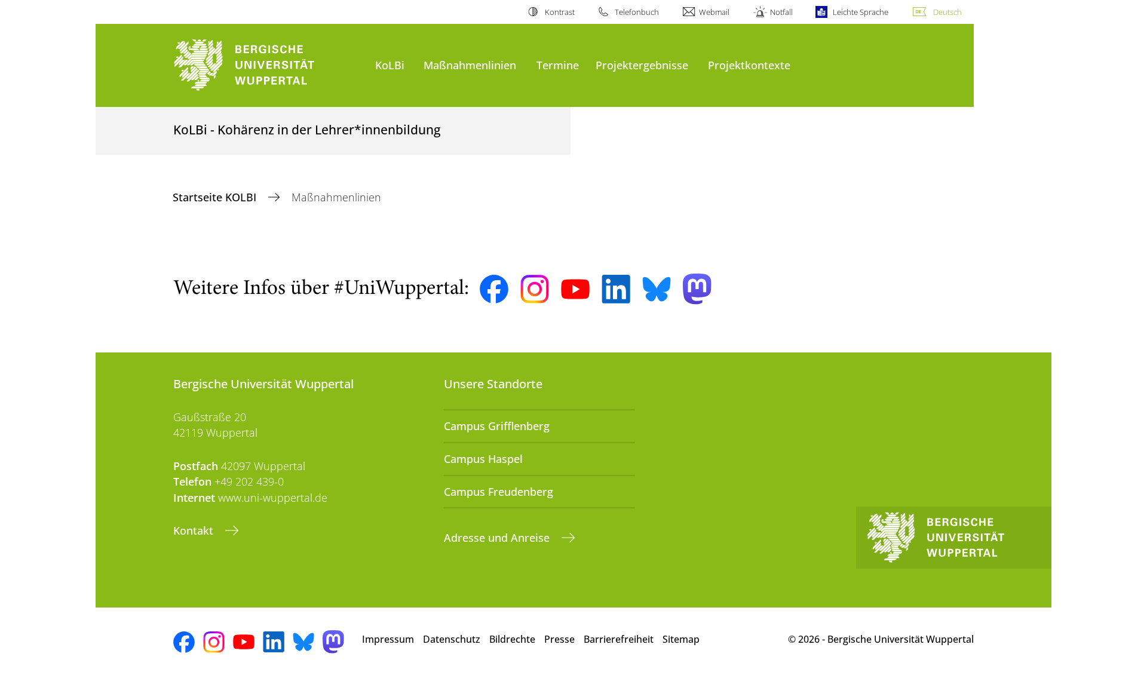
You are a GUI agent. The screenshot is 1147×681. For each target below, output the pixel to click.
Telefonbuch (637, 12)
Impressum (388, 639)
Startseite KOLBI (216, 197)
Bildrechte (512, 639)
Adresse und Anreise (498, 537)
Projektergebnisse (642, 64)
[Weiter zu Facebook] (494, 289)
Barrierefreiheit (619, 639)
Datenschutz (451, 639)
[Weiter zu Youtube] (575, 289)
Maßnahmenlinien (470, 64)
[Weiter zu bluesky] (656, 289)
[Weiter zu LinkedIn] (616, 289)
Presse (559, 639)
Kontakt (194, 530)
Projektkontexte (749, 64)
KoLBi (389, 64)
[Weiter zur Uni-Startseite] (268, 65)
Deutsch (947, 12)
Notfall (781, 12)
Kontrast (559, 12)
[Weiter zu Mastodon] (697, 289)
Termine (557, 64)
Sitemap (681, 639)
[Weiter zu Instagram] (534, 289)
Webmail (714, 12)
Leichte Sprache (860, 12)
